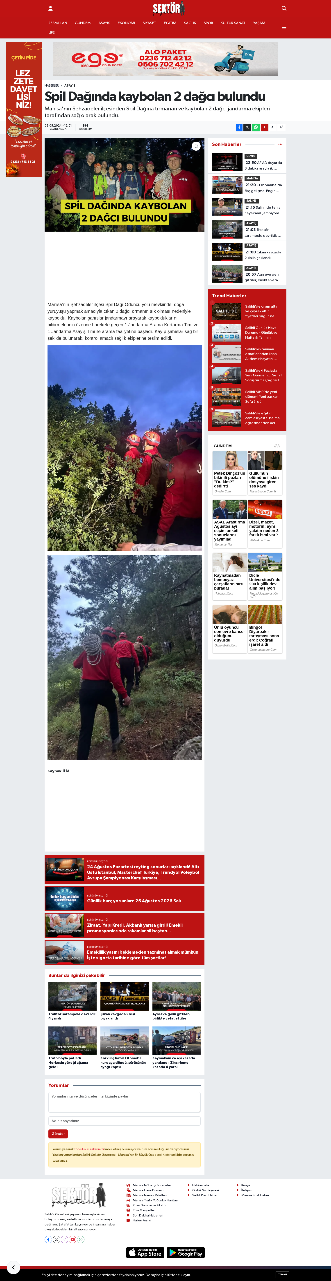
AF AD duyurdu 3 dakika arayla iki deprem (263, 166)
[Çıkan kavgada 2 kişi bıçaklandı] (124, 996)
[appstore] (145, 1252)
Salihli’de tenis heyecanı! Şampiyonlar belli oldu (263, 211)
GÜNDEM (83, 23)
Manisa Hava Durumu (148, 1190)
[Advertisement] (129, 265)
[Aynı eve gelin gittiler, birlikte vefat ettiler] (176, 996)
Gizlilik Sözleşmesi (205, 1190)
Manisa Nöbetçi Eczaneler (152, 1185)
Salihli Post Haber (205, 1195)
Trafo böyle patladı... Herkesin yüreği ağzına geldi (68, 1062)
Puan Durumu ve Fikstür (150, 1205)
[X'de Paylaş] (247, 127)
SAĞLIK (190, 23)
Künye (245, 1185)
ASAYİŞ (104, 23)
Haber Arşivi (142, 1220)
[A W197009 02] (125, 657)
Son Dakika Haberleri (148, 1215)
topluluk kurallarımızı (89, 1149)
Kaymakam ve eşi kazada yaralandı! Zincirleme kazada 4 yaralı (173, 1062)
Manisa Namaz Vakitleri (150, 1195)
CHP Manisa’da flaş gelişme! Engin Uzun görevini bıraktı (263, 188)
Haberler (52, 85)
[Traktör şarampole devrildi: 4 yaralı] (72, 996)
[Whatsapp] (80, 1239)
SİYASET (149, 23)
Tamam (282, 1274)
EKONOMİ (126, 23)
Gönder (58, 1134)
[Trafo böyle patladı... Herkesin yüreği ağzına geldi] (72, 1041)
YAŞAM (259, 23)
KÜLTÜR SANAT (233, 23)
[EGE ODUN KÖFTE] (165, 59)
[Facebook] (48, 1239)
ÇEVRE (251, 156)
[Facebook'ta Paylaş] (239, 127)
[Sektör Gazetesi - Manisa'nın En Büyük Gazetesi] (169, 8)
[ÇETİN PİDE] (24, 110)
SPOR (208, 23)
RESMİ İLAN (57, 23)
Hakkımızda (200, 1185)
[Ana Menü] (284, 28)
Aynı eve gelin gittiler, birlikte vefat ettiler (262, 278)
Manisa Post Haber (255, 1195)
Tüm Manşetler (144, 1210)
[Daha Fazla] (264, 127)
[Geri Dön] (13, 1267)
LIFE (51, 33)
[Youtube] (72, 1239)
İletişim (246, 1190)
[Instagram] (64, 1239)
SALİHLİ (251, 200)
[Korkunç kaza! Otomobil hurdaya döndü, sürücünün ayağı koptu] (124, 1041)
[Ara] (284, 9)
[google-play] (186, 1252)
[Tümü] (280, 144)
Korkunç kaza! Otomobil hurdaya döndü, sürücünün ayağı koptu (123, 1062)
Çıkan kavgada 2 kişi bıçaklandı (263, 255)
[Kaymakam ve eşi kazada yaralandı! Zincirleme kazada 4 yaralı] (176, 1041)
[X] (56, 1239)
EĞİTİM (170, 23)
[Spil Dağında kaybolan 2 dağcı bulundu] (125, 184)
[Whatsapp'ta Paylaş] (256, 127)
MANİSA (252, 178)
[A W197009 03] (125, 447)
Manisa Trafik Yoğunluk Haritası (155, 1200)
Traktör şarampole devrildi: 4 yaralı (262, 233)
